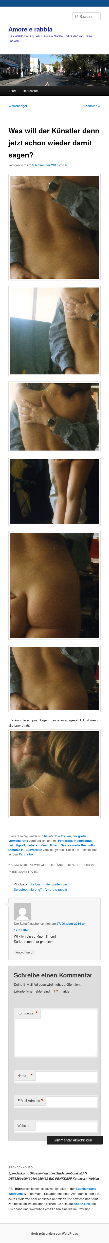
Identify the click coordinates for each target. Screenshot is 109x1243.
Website (23, 1125)
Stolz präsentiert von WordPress (54, 1233)
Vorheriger (17, 106)
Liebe (30, 845)
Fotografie (65, 840)
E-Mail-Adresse (30, 1101)
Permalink (26, 854)
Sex (63, 845)
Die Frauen (63, 836)
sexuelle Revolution (82, 845)
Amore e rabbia (30, 29)
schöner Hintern (47, 845)
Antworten (24, 952)
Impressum (31, 90)
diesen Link (82, 1203)
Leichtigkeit (16, 845)
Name (25, 1076)
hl (66, 165)
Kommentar (27, 1013)
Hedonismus (83, 840)
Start (12, 90)
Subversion (34, 849)
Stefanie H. (16, 849)
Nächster (92, 106)
